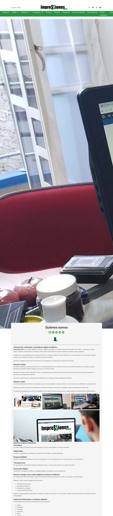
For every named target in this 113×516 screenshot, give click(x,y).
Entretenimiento (78, 12)
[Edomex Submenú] (29, 12)
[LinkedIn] (56, 332)
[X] (53, 332)
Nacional (5, 12)
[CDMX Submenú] (18, 12)
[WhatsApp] (60, 332)
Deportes (66, 12)
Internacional (92, 12)
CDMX (14, 12)
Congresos (37, 12)
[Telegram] (63, 332)
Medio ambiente (103, 13)
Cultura (48, 12)
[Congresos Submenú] (42, 12)
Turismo (57, 12)
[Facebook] (50, 332)
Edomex (24, 12)
